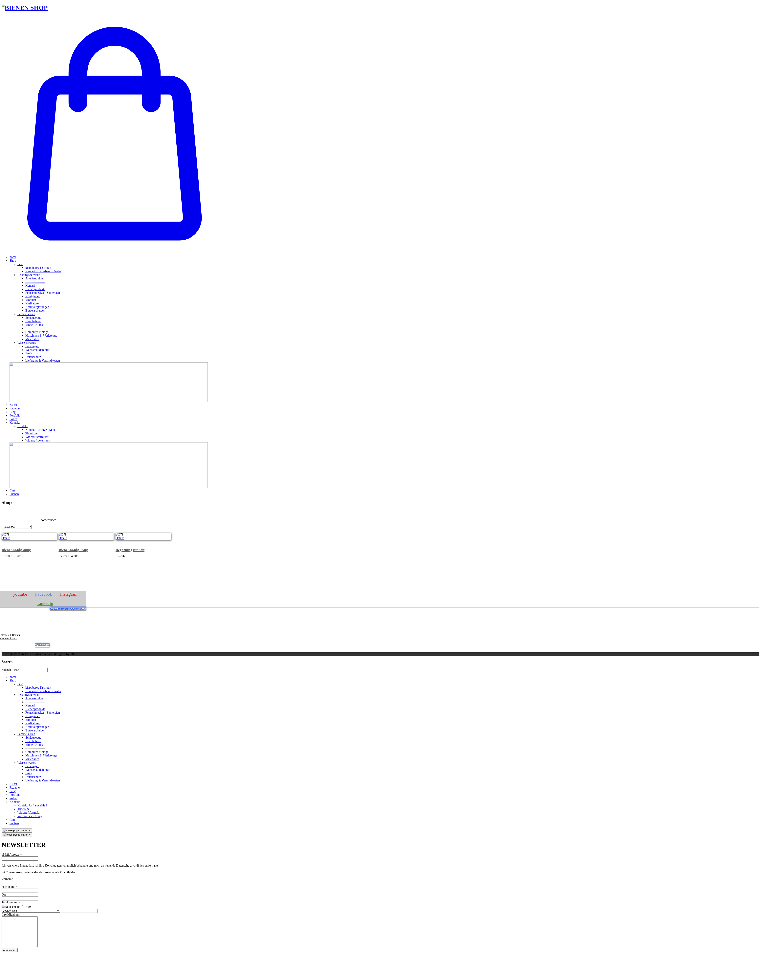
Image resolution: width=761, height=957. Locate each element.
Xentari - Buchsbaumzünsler (43, 271)
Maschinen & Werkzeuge (41, 335)
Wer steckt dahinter (37, 349)
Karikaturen (32, 303)
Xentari (30, 285)
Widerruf (42, 645)
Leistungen (32, 346)
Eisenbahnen (33, 321)
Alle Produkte (34, 278)
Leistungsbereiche (28, 274)
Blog (13, 412)
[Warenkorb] (115, 250)
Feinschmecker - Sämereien (42, 292)
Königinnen (32, 296)
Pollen (13, 419)
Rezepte (15, 408)
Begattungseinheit (130, 550)
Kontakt (15, 422)
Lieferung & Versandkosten (42, 360)
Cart (12, 490)
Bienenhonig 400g (16, 550)
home (13, 257)
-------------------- (35, 282)
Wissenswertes (26, 342)
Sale (20, 264)
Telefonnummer (11, 902)
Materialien (32, 339)
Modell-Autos (34, 324)
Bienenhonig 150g (73, 550)
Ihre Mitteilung (12, 914)
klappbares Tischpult (38, 267)
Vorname (7, 879)
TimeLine (31, 433)
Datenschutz (33, 357)
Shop (13, 260)
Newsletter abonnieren (68, 608)
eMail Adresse (12, 854)
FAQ (28, 353)
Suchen (14, 494)
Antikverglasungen (37, 307)
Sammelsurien (26, 314)
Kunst (13, 404)
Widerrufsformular (36, 437)
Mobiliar (30, 299)
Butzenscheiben (35, 310)
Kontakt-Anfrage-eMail (40, 429)
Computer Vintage (36, 332)
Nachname (9, 886)
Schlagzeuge (33, 317)
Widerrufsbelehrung (37, 440)
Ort (4, 894)
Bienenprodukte (35, 289)
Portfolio (15, 415)
